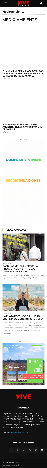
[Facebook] (11, 450)
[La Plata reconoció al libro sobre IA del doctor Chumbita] (23, 297)
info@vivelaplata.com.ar (20, 432)
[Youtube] (42, 450)
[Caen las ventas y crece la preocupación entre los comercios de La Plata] (23, 247)
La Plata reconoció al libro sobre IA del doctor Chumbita (23, 317)
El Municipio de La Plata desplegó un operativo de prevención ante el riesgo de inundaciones (23, 73)
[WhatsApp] (35, 450)
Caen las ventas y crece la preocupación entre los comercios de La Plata (20, 269)
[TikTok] (23, 450)
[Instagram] (17, 450)
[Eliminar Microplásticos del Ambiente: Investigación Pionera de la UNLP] (23, 103)
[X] (29, 450)
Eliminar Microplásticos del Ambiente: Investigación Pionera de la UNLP (22, 126)
